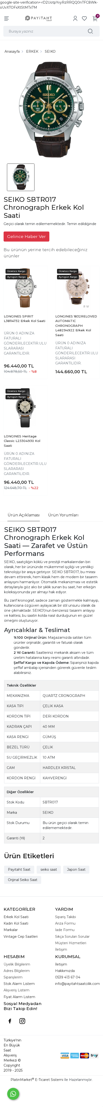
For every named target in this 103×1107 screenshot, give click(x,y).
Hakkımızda (65, 971)
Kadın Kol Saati (16, 923)
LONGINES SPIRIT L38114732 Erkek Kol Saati (24, 318)
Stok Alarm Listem (19, 984)
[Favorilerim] (84, 18)
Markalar (11, 930)
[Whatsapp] (13, 1094)
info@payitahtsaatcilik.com (77, 984)
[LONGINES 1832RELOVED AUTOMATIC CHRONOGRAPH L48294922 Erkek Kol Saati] (77, 288)
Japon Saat (76, 869)
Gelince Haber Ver (26, 236)
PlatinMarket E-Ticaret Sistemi (37, 1080)
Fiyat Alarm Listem (19, 997)
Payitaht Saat (19, 869)
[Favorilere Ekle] (39, 278)
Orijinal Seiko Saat (22, 880)
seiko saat (48, 869)
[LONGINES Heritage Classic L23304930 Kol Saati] (26, 408)
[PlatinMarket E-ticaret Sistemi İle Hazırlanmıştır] (43, 1055)
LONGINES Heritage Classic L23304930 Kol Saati (22, 440)
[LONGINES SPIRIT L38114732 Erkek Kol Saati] (26, 288)
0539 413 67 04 (67, 977)
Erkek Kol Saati (16, 917)
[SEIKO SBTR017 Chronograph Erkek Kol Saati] (51, 110)
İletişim (61, 964)
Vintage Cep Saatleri (21, 936)
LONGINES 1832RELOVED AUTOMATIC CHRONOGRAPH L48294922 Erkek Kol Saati (76, 325)
